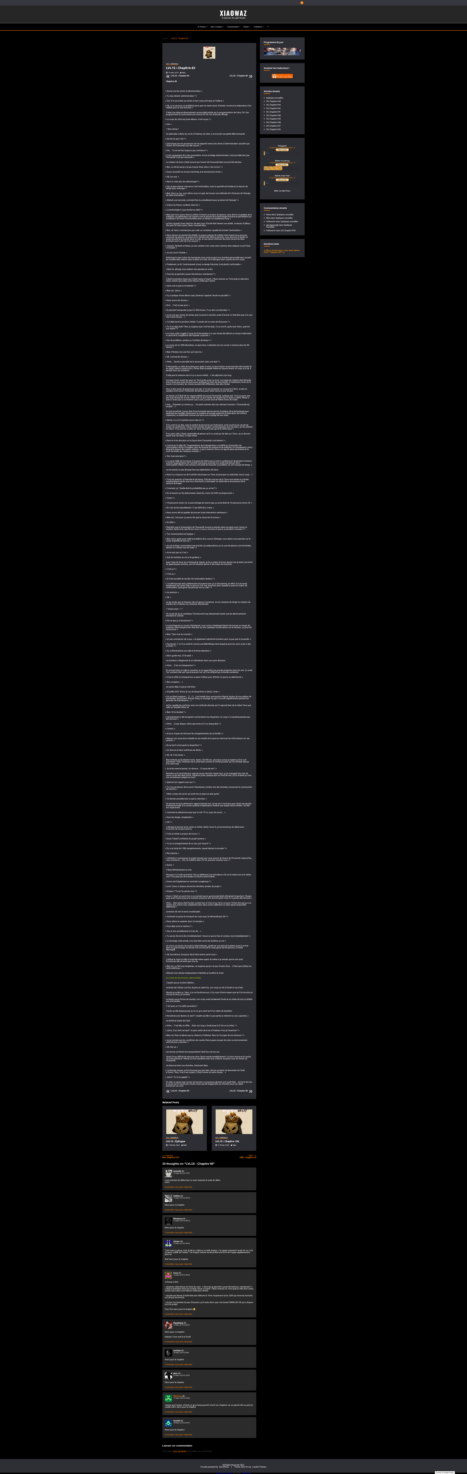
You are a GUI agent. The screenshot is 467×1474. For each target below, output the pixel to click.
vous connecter (179, 1451)
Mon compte (216, 26)
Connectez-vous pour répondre (178, 1187)
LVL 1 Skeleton (172, 64)
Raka (183, 73)
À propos (202, 26)
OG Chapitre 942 (273, 108)
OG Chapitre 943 (273, 105)
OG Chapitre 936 (273, 129)
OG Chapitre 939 (273, 119)
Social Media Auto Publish (224, 1473)
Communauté (232, 26)
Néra (268, 218)
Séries (246, 26)
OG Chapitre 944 (273, 101)
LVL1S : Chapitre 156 (227, 1141)
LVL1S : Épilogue (175, 1141)
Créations (258, 26)
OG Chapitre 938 (273, 122)
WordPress (224, 1467)
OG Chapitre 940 (273, 115)
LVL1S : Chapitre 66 (238, 76)
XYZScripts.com (246, 1473)
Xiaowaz (233, 13)
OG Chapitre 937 (273, 126)
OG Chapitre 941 (273, 112)
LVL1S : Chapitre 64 (180, 76)
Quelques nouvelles (274, 98)
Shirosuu (177, 1396)
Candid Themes (259, 1467)
